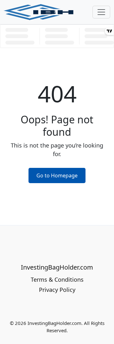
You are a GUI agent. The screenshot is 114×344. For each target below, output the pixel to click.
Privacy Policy (57, 289)
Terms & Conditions (57, 279)
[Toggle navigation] (101, 12)
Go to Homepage (57, 175)
